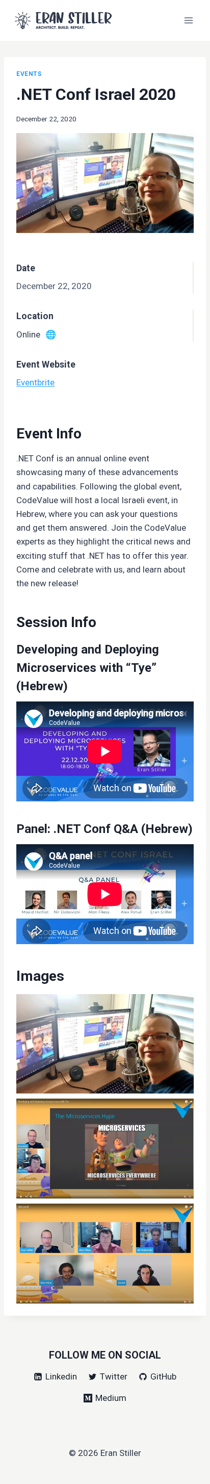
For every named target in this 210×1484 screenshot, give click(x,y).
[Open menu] (188, 20)
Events (29, 73)
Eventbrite (35, 382)
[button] (105, 1044)
